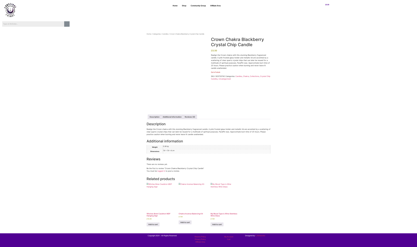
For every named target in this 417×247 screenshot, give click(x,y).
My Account (228, 237)
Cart (228, 239)
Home (175, 6)
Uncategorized (225, 79)
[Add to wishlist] (149, 40)
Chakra (246, 76)
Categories (157, 34)
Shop (184, 6)
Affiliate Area (215, 6)
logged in (161, 171)
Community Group (198, 6)
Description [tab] (155, 117)
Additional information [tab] (172, 117)
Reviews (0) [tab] (190, 117)
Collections (254, 76)
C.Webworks (260, 236)
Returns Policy (200, 237)
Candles (165, 34)
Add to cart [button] (153, 224)
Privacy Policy (200, 239)
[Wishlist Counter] (36, 29)
